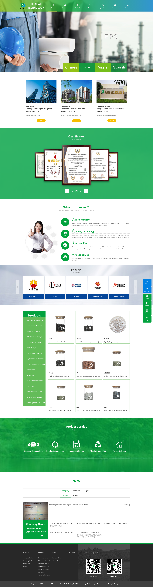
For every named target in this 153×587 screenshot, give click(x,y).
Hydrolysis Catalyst (33, 331)
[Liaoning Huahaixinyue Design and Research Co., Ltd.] (41, 103)
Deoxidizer (30, 386)
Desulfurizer (31, 370)
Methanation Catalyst (34, 326)
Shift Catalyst (31, 348)
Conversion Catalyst (34, 342)
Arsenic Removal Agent (35, 397)
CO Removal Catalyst (34, 337)
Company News (56, 558)
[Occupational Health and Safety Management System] (55, 165)
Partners (25, 566)
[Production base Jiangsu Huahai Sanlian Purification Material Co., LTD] (112, 103)
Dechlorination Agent (34, 392)
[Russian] (103, 71)
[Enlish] (87, 71)
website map (82, 584)
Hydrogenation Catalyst (35, 359)
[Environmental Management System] (76, 165)
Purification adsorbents (35, 381)
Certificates (26, 563)
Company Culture (28, 561)
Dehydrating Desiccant (35, 353)
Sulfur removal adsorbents (36, 364)
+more (41, 120)
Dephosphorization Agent (36, 403)
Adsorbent (30, 375)
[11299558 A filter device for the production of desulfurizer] (97, 165)
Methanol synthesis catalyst (36, 320)
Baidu (88, 584)
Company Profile (28, 558)
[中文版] (71, 71)
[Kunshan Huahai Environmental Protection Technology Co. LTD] (76, 103)
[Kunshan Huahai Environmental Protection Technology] (32, 4)
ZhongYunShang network (115, 584)
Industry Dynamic (57, 561)
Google (94, 584)
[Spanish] (119, 71)
